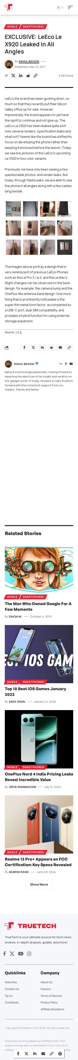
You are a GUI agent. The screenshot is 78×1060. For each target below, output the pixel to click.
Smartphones (33, 26)
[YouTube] (71, 364)
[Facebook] (66, 364)
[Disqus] (39, 454)
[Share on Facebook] (18, 1053)
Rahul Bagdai (29, 61)
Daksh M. (15, 616)
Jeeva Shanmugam (22, 787)
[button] (71, 7)
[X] (12, 954)
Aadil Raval (17, 701)
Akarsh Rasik (19, 872)
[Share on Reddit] (28, 75)
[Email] (43, 1053)
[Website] (61, 364)
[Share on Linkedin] (20, 75)
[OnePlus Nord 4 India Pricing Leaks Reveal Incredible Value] (39, 739)
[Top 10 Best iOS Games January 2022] (39, 654)
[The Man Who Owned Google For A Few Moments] (39, 569)
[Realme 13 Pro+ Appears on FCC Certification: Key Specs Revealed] (39, 824)
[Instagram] (29, 954)
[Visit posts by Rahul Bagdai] (8, 364)
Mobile (12, 26)
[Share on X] (13, 75)
